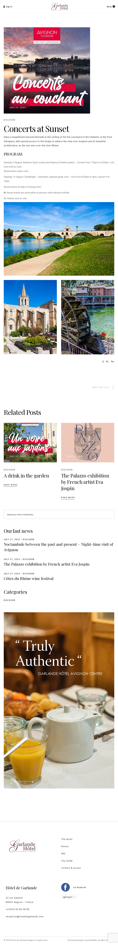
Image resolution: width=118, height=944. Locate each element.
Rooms (65, 846)
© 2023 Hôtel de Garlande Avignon (19, 940)
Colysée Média (90, 940)
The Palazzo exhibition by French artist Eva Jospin (46, 564)
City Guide (67, 860)
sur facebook (79, 887)
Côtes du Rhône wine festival (28, 578)
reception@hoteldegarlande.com (25, 916)
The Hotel (67, 839)
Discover (9, 119)
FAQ (63, 853)
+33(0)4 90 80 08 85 (17, 909)
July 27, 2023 (17, 107)
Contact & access (71, 867)
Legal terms (42, 940)
